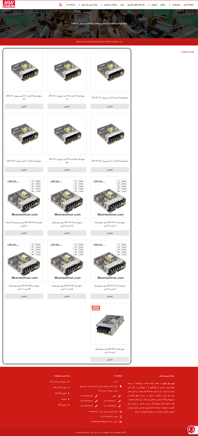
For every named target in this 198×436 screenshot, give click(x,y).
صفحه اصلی (188, 4)
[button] (60, 5)
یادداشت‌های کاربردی (136, 4)
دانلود (162, 4)
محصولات (176, 4)
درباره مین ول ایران (89, 4)
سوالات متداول (110, 4)
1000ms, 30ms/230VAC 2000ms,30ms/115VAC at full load (99, 23)
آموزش (154, 4)
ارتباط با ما (71, 4)
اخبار (122, 4)
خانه (120, 42)
